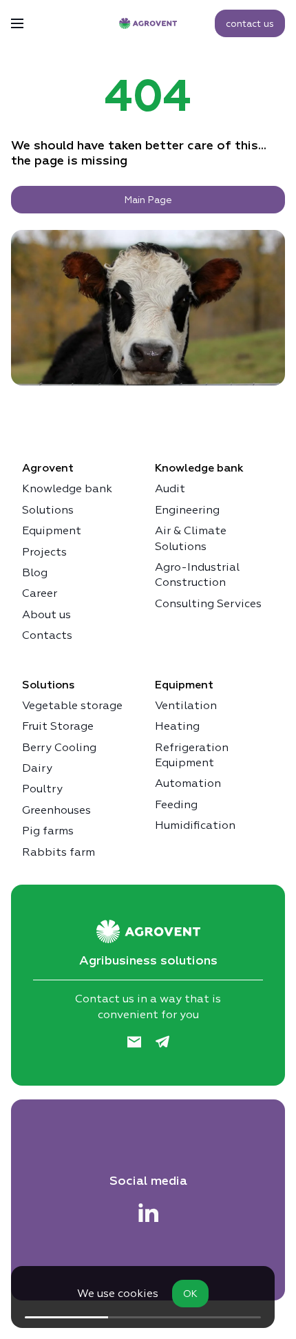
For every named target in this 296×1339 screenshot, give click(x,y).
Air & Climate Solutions (190, 538)
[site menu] (17, 23)
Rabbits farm (58, 851)
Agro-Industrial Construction (197, 574)
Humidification (195, 825)
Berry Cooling (59, 747)
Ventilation (186, 705)
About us (46, 614)
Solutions (48, 509)
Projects (44, 551)
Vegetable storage (72, 705)
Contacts (47, 635)
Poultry (42, 788)
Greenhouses (56, 809)
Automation (188, 783)
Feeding (176, 804)
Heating (177, 725)
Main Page (148, 199)
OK (190, 1293)
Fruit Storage (58, 725)
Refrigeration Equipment (192, 755)
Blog (34, 572)
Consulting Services (208, 603)
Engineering (187, 509)
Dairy (37, 767)
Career (39, 593)
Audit (170, 488)
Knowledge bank (67, 488)
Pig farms (48, 830)
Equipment (51, 530)
